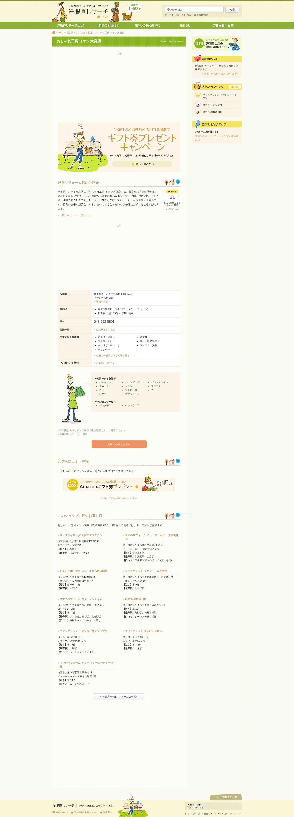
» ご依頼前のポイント (106, 362)
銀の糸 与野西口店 (212, 112)
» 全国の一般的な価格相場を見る (112, 355)
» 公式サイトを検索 (104, 329)
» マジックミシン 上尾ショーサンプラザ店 (82, 630)
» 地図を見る (101, 301)
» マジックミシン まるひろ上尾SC (143, 630)
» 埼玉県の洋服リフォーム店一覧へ (119, 696)
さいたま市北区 (84, 32)
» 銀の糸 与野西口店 (135, 599)
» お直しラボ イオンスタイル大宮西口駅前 (82, 570)
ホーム (59, 32)
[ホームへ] (83, 806)
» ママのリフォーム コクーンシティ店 (80, 599)
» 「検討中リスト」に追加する (74, 215)
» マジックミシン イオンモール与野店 (145, 570)
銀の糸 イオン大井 (212, 105)
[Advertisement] (119, 84)
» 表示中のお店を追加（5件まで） (220, 73)
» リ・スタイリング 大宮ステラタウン (80, 535)
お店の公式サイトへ (119, 444)
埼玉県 (69, 32)
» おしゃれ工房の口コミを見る (119, 497)
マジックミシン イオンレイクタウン (220, 96)
